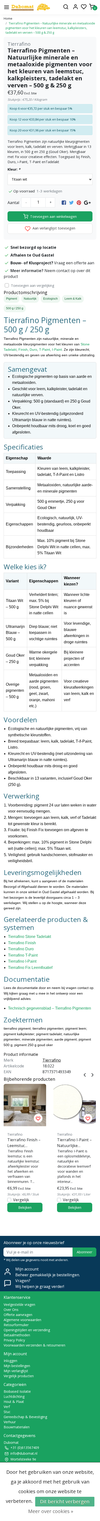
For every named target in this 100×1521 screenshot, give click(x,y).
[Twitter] (71, 202)
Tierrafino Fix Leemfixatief (30, 968)
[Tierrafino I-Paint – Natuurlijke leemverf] (74, 1105)
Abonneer (84, 1252)
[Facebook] (64, 202)
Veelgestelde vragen (19, 1304)
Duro (33, 349)
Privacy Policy (14, 1340)
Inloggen (10, 1360)
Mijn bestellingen (17, 1365)
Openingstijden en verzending (27, 1330)
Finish (23, 349)
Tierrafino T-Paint (23, 955)
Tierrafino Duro (21, 949)
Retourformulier (16, 1325)
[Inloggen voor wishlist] (38, 1118)
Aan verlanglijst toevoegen (53, 228)
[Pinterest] (79, 202)
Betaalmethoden (17, 1335)
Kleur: (14, 169)
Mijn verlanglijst (16, 1371)
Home (8, 18)
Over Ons (11, 1309)
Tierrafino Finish (22, 943)
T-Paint (44, 349)
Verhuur (10, 1422)
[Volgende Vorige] (92, 1074)
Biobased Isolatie (17, 1391)
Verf (7, 1406)
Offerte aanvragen (18, 1314)
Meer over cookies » (50, 1511)
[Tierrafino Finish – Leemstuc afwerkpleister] (25, 1105)
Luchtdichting (14, 1396)
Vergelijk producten (19, 1376)
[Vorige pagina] (85, 1074)
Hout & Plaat (14, 1401)
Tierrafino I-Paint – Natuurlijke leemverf (74, 1142)
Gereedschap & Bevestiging (25, 1417)
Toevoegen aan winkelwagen (53, 216)
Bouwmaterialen (17, 1427)
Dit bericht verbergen (65, 1501)
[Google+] (87, 202)
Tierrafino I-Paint (22, 961)
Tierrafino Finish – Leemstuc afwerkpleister (24, 1142)
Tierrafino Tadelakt (29, 937)
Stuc (7, 1411)
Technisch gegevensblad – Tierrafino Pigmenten (49, 1008)
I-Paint (57, 349)
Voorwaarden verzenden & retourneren (34, 1345)
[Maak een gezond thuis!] (30, 7)
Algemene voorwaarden (22, 1319)
